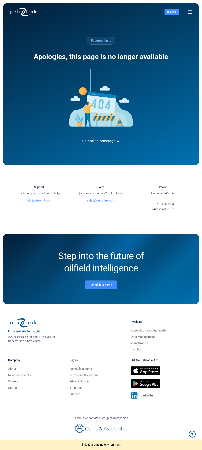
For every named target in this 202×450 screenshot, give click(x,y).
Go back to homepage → (101, 141)
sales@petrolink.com (101, 200)
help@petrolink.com (39, 200)
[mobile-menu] (188, 12)
